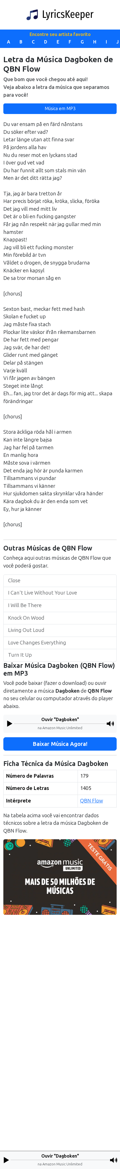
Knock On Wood (26, 618)
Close (14, 581)
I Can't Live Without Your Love (42, 593)
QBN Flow (91, 801)
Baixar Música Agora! (60, 744)
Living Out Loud (26, 630)
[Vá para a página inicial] (60, 14)
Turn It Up (20, 655)
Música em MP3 (60, 108)
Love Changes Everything (37, 643)
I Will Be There (25, 605)
